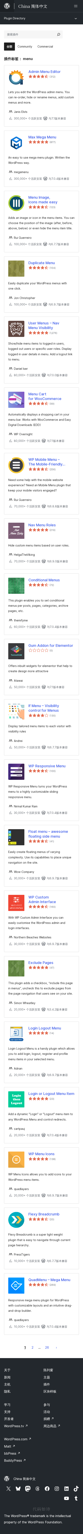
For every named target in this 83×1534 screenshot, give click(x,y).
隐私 (7, 1391)
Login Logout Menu (44, 1028)
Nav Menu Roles (42, 525)
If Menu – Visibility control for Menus (43, 708)
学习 (7, 1405)
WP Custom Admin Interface (42, 899)
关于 (7, 1370)
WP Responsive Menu (46, 766)
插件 (47, 1384)
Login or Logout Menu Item (51, 1094)
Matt (9, 1446)
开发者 (9, 1419)
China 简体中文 (24, 1479)
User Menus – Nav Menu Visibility (43, 325)
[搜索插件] (59, 34)
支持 (7, 1412)
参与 (47, 1405)
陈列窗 (48, 1370)
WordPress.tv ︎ (16, 1426)
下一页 (56, 1347)
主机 (7, 1384)
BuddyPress (15, 1460)
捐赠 (49, 1419)
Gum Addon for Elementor (50, 645)
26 (47, 1347)
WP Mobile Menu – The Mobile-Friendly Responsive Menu (45, 462)
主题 (47, 1377)
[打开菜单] (76, 6)
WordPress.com (17, 1439)
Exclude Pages (40, 963)
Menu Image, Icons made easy (42, 199)
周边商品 (52, 1426)
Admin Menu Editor (44, 72)
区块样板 (50, 1391)
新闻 (7, 1377)
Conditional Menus (44, 580)
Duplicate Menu (41, 263)
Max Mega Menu (42, 137)
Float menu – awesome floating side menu (48, 833)
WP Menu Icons (41, 1154)
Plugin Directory (14, 18)
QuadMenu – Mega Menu (49, 1280)
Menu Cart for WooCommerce (44, 396)
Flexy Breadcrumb (43, 1214)
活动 (47, 1412)
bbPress (12, 1453)
